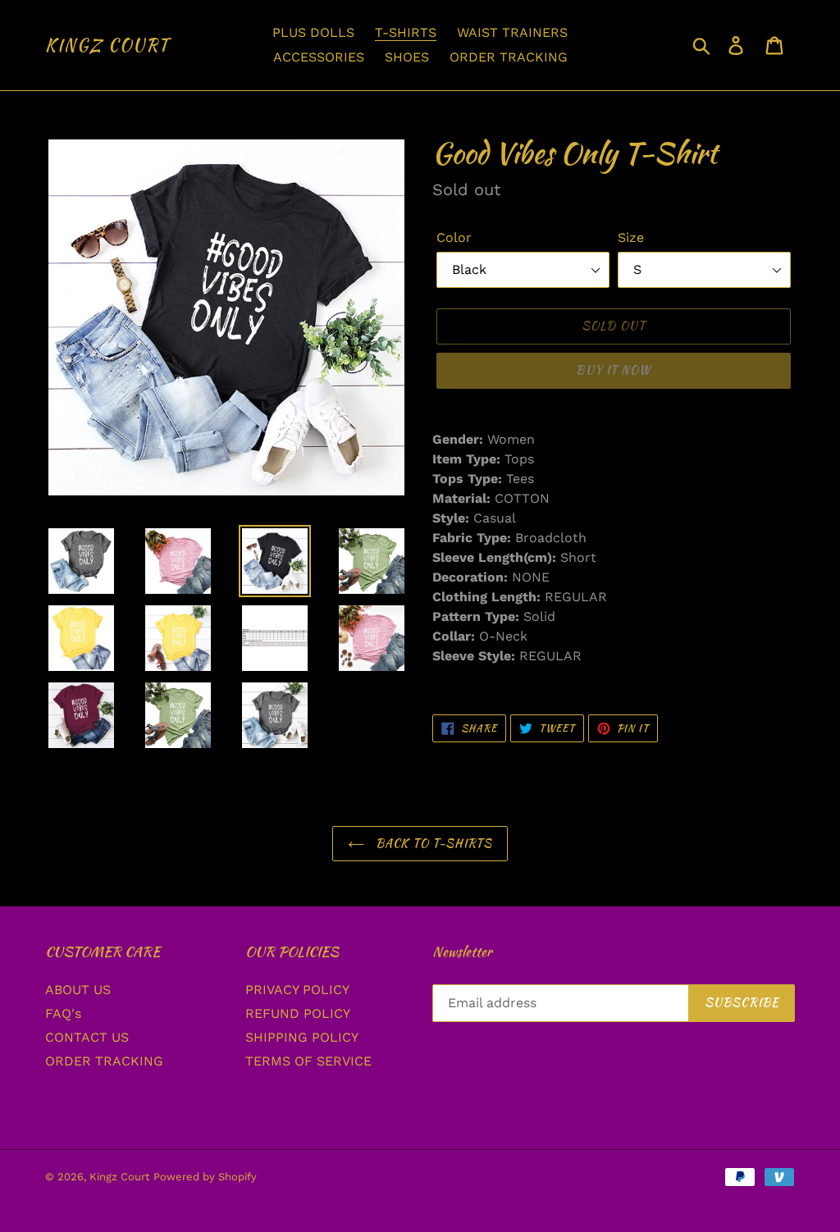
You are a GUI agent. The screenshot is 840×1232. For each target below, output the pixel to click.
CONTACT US (87, 1037)
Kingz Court (107, 45)
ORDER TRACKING (104, 1061)
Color (454, 237)
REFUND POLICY (297, 1013)
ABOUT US (78, 989)
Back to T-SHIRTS (432, 843)
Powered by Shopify (205, 1176)
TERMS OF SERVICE (308, 1061)
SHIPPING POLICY (301, 1037)
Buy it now (613, 370)
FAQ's (63, 1013)
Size (631, 237)
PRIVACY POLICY (297, 989)
